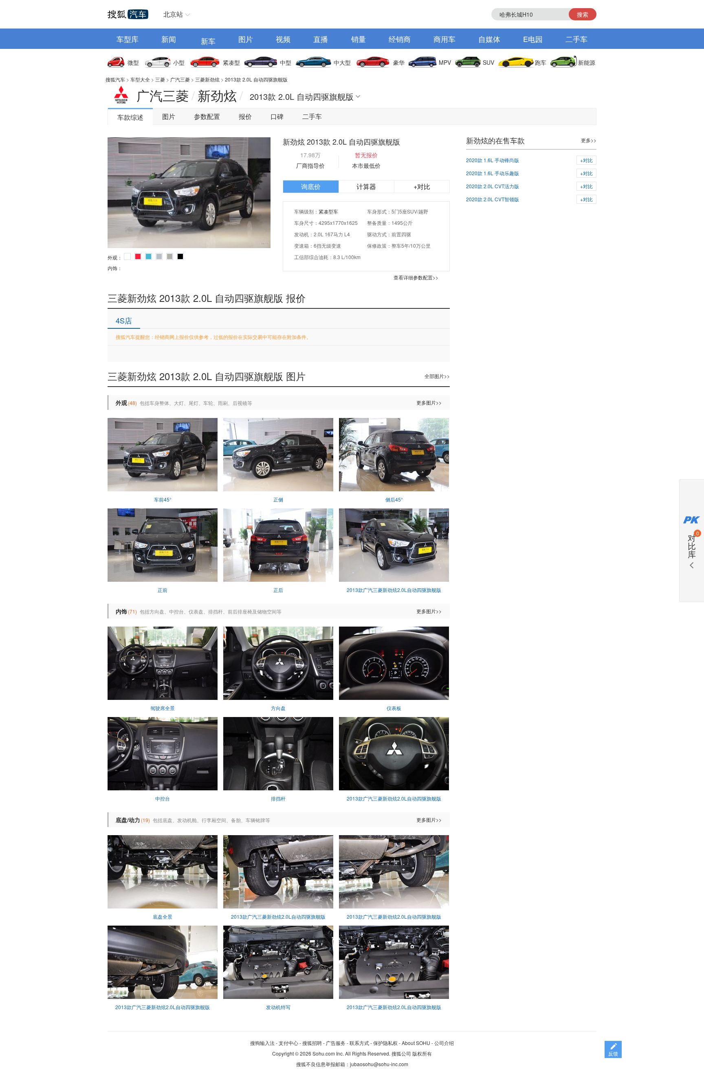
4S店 (124, 320)
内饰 (121, 611)
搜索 (582, 14)
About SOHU (416, 1042)
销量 (358, 38)
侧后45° (394, 499)
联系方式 (359, 1042)
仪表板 (394, 707)
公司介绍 (444, 1042)
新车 (208, 40)
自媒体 (489, 38)
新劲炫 (217, 95)
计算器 (366, 186)
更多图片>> (429, 402)
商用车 (444, 38)
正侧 (278, 499)
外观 (121, 402)
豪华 (399, 62)
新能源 (586, 62)
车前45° (163, 499)
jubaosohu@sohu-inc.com (379, 1063)
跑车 (540, 62)
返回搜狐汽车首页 (128, 14)
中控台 (162, 798)
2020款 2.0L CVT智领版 (492, 199)
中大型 (342, 62)
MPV (445, 62)
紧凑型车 (328, 211)
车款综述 (130, 117)
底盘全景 (162, 916)
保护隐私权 (385, 1042)
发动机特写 (278, 1006)
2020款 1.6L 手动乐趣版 (492, 172)
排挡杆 (278, 798)
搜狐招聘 (312, 1042)
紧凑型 (231, 62)
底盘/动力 (128, 820)
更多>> (588, 139)
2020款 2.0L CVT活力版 (492, 186)
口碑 (277, 116)
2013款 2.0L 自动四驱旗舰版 (256, 79)
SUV (488, 62)
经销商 (400, 38)
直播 (320, 38)
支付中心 (288, 1042)
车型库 (128, 38)
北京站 (173, 14)
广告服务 (335, 1042)
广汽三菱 (180, 79)
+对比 (422, 186)
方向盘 (278, 707)
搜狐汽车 (115, 79)
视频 (283, 38)
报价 (245, 116)
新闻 (168, 38)
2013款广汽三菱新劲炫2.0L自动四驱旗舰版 (394, 589)
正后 (278, 589)
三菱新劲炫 (207, 79)
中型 (285, 62)
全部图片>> (437, 375)
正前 (162, 589)
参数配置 (207, 116)
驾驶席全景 (162, 707)
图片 (245, 38)
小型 (179, 62)
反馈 (613, 1053)
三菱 (160, 79)
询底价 (311, 186)
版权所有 (422, 1053)
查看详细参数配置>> (416, 277)
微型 (133, 62)
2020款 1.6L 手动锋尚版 (492, 159)
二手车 (576, 38)
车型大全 (140, 79)
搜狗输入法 (262, 1042)
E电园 (533, 38)
